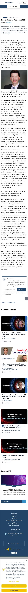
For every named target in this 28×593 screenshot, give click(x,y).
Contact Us (14, 518)
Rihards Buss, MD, (8, 368)
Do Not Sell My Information (14, 520)
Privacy (14, 522)
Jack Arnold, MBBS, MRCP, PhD (10, 369)
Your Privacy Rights (14, 525)
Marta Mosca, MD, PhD (9, 338)
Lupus (3, 302)
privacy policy (8, 294)
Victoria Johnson (8, 400)
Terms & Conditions (14, 524)
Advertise (14, 515)
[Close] (26, 560)
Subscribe (20, 289)
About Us (14, 513)
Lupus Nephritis (11, 302)
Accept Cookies (14, 590)
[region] (14, 576)
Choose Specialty (12, 6)
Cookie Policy (13, 578)
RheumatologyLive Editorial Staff (12, 430)
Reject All (14, 586)
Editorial (14, 517)
